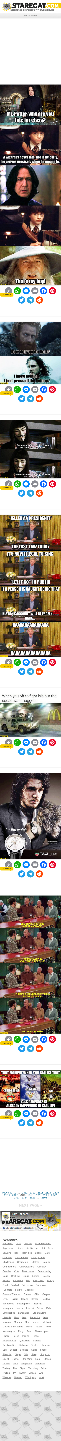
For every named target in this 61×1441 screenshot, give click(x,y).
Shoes (43, 1350)
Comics (47, 1262)
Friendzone (41, 1285)
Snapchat (45, 1354)
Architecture (32, 1248)
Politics (25, 1336)
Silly (26, 1354)
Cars (47, 1253)
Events (46, 1276)
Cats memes (21, 1257)
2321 (46, 1195)
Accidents (8, 1243)
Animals (28, 1243)
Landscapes (9, 1313)
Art (43, 1248)
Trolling (6, 1373)
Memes (18, 1322)
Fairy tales (38, 1280)
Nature (39, 1326)
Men (27, 1322)
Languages (23, 1313)
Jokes (40, 1308)
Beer (16, 1253)
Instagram (8, 1308)
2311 (25, 1192)
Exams (6, 1280)
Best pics (27, 1253)
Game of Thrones (11, 1294)
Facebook (18, 1280)
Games (27, 1294)
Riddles (34, 1345)
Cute (16, 1271)
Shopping (7, 1354)
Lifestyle (7, 1317)
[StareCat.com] (30, 6)
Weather (7, 1377)
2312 (32, 1192)
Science (24, 1350)
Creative (7, 1271)
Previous (7, 1192)
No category (9, 1331)
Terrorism (40, 1363)
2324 (24, 1197)
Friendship (27, 1285)
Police (16, 1336)
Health (24, 1299)
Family (50, 1280)
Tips (15, 1368)
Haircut (14, 1299)
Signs (18, 1354)
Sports (15, 1359)
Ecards (35, 1276)
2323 (17, 1197)
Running (45, 1345)
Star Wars (27, 1359)
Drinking (15, 1276)
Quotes (37, 1340)
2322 (54, 1195)
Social (6, 1359)
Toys (22, 1368)
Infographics (23, 1303)
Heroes (34, 1299)
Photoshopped (42, 1331)
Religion (23, 1345)
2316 (7, 1195)
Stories (47, 1359)
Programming (9, 1340)
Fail (28, 1280)
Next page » (30, 1205)
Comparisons (9, 1266)
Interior (19, 1308)
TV (14, 1373)
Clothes (35, 1262)
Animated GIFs (43, 1243)
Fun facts (7, 1290)
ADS (18, 1243)
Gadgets (29, 1290)
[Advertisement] (30, 50)
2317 (15, 1195)
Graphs (46, 1294)
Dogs (5, 1276)
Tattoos (6, 1363)
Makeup (7, 1322)
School (13, 1350)
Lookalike (35, 1317)
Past (29, 1331)
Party (21, 1331)
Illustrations (8, 1303)
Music (29, 1326)
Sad (5, 1350)
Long (24, 1317)
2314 (48, 1192)
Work (41, 1377)
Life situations (39, 1313)
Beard (51, 1248)
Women (18, 1377)
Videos (32, 1373)
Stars (38, 1359)
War (41, 1373)
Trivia (43, 1368)
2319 (30, 1195)
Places (6, 1336)
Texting (6, 1368)
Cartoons (7, 1257)
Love (45, 1317)
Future (18, 1290)
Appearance (9, 1248)
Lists (16, 1317)
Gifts (36, 1294)
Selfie (34, 1350)
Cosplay (41, 1266)
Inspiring (37, 1303)
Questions (25, 1340)
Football (15, 1285)
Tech (15, 1363)
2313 (40, 1192)
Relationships (9, 1345)
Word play (30, 1377)
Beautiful (7, 1253)
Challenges (8, 1262)
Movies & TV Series (13, 1326)
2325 (32, 1197)
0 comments (7, 294)
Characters (22, 1262)
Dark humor (28, 1271)
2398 (44, 1197)
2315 (56, 1192)
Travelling (33, 1368)
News (48, 1326)
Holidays (46, 1299)
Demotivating (44, 1271)
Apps (20, 1248)
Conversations (26, 1266)
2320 (38, 1195)
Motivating (48, 1322)
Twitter (22, 1373)
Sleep (34, 1354)
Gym (5, 1299)
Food (5, 1285)
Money (36, 1322)
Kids (48, 1308)
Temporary (26, 1363)
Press (36, 1336)
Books (38, 1253)
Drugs (26, 1276)
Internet (30, 1308)
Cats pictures (38, 1257)
